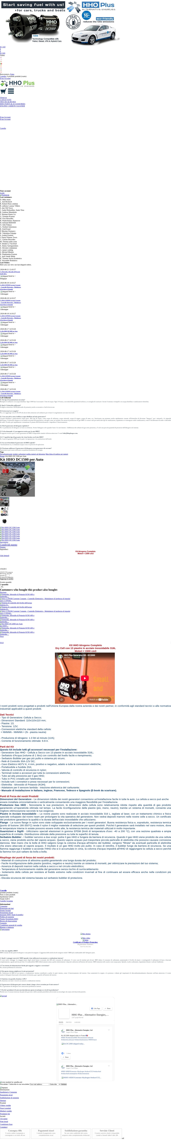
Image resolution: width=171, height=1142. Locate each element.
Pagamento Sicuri (6, 913)
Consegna (3, 906)
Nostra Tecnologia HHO (9, 919)
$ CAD (2, 47)
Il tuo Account (5, 78)
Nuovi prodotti (5, 1108)
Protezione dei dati (7, 908)
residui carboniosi (19, 454)
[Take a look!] (85, 934)
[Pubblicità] (4, 195)
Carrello (3, 128)
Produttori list (5, 1114)
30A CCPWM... (6, 601)
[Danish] (1, 72)
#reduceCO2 (89, 1071)
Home (2, 456)
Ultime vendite (5, 1105)
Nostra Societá (5, 911)
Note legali (4, 1122)
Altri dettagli (4, 556)
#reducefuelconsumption (69, 1073)
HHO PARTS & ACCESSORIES (12, 104)
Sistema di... (4, 605)
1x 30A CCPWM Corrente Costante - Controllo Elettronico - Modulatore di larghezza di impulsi (10, 364)
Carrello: (3, 76)
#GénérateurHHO (71, 1038)
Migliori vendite (6, 1111)
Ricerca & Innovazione (8, 921)
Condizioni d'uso (6, 1124)
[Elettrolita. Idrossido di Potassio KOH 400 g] (17, 594)
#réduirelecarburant (67, 1040)
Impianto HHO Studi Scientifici (11, 915)
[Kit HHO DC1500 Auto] (4, 506)
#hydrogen (80, 1071)
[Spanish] (1, 66)
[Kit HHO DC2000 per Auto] (11, 624)
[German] (1, 62)
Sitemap (3, 1101)
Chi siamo (3, 1119)
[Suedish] (1, 70)
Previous (3, 592)
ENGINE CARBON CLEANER (12, 106)
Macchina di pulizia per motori (57, 454)
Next (2, 636)
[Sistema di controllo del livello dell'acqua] (16, 603)
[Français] (1, 60)
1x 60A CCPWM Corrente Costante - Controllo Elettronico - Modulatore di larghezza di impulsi (10, 273)
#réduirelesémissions (81, 1040)
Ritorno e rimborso (7, 927)
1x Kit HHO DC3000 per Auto (9, 317)
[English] (1, 57)
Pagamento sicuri (6, 1095)
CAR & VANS (5, 100)
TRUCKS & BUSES (8, 102)
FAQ (2, 643)
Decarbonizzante (6, 454)
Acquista (9, 901)
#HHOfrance (92, 1040)
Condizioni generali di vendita (11, 925)
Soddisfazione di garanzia (9, 1098)
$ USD (2, 53)
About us (3, 98)
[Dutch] (1, 68)
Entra (12, 74)
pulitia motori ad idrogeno (35, 454)
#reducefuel (97, 1071)
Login (2, 193)
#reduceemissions (83, 1073)
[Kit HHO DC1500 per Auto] (4, 516)
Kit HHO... (4, 626)
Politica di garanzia (7, 917)
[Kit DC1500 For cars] (4, 525)
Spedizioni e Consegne (8, 1092)
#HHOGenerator (71, 1071)
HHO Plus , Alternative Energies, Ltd (90, 1014)
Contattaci (3, 1127)
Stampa (2, 547)
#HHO (63, 1038)
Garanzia (3, 923)
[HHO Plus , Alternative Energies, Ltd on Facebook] (64, 1013)
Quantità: (2, 575)
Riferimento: (3, 573)
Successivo (4, 542)
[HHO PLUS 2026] (61, 45)
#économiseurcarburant (85, 1038)
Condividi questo (8, 544)
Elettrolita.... (4, 597)
